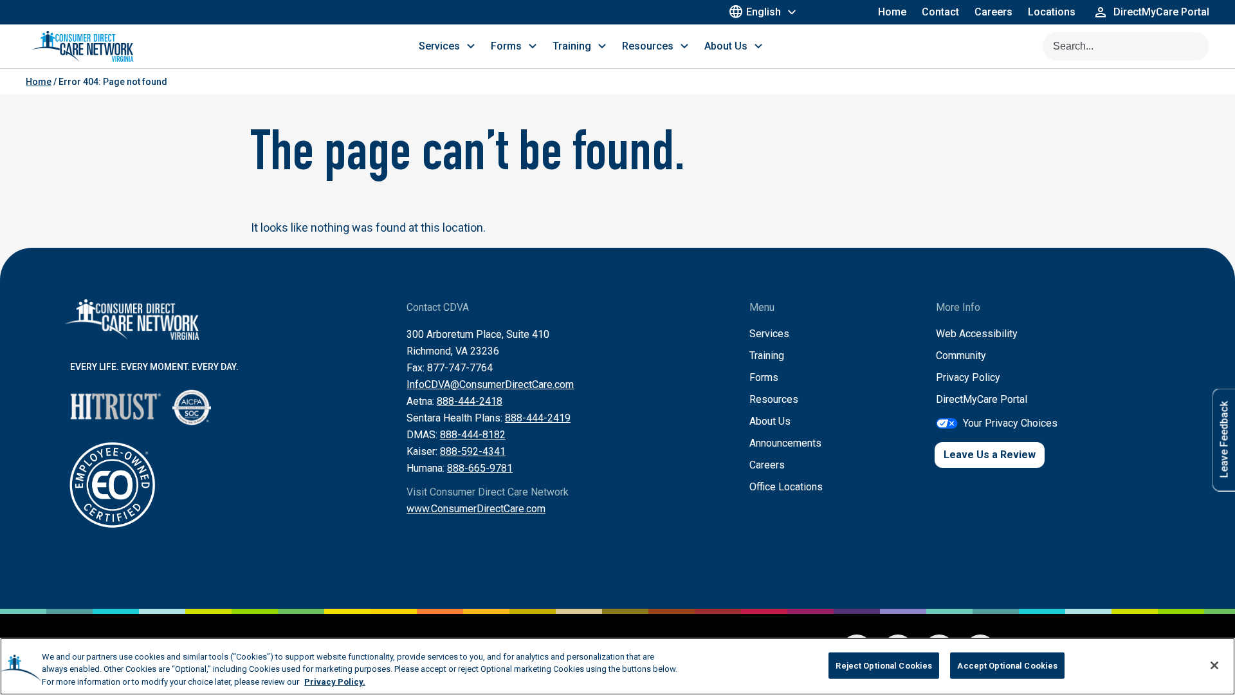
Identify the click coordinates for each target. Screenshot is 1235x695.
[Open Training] (602, 46)
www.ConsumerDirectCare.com (476, 509)
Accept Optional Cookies (1007, 665)
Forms (763, 377)
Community (961, 355)
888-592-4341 (473, 451)
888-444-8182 (473, 435)
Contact (940, 12)
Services (769, 334)
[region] (617, 666)
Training (766, 355)
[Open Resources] (684, 46)
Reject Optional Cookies (884, 665)
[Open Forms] (532, 46)
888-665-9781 (480, 468)
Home (892, 12)
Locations (1051, 12)
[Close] (1214, 665)
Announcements (785, 443)
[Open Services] (471, 46)
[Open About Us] (758, 46)
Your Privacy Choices (1010, 423)
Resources (773, 399)
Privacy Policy (968, 377)
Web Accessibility (977, 334)
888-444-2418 (469, 401)
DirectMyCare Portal (981, 399)
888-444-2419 (538, 418)
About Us (770, 421)
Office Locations (786, 487)
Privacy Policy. (334, 682)
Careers (993, 12)
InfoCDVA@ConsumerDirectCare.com (490, 384)
